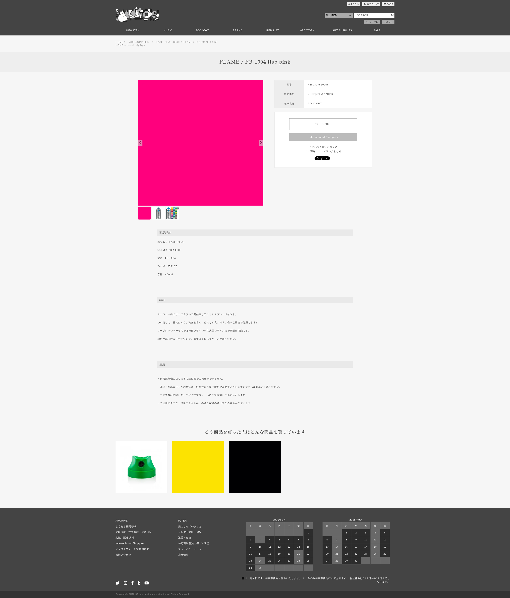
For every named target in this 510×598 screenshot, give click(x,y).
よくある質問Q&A (126, 526)
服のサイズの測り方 (190, 526)
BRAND (237, 30)
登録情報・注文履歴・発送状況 (134, 532)
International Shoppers (323, 137)
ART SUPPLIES (342, 30)
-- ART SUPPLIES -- (139, 42)
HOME (120, 42)
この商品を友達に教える (323, 147)
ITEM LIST (272, 30)
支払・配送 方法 (125, 537)
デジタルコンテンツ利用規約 (132, 549)
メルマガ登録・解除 (190, 532)
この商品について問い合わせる (323, 151)
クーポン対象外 (136, 45)
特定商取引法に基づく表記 (193, 543)
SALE (377, 30)
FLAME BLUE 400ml (167, 42)
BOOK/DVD (203, 30)
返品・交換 (184, 537)
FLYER (388, 22)
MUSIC (168, 30)
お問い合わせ (123, 554)
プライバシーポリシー (191, 549)
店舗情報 (183, 554)
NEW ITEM (133, 30)
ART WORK (307, 30)
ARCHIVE (372, 22)
